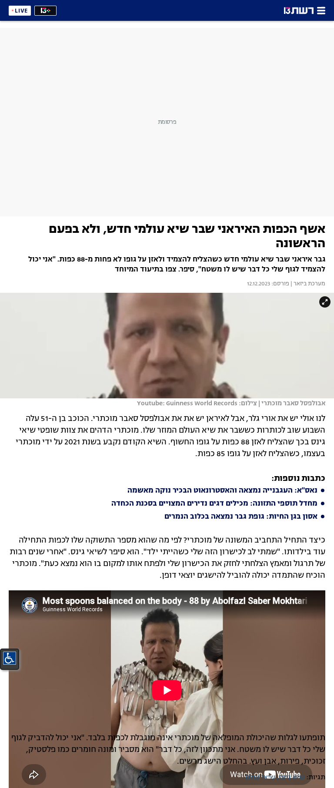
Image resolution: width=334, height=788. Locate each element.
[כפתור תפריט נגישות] (9, 658)
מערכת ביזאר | (307, 284)
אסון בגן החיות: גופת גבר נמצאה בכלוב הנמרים (240, 517)
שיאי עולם (260, 777)
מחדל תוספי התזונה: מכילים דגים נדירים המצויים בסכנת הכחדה (214, 504)
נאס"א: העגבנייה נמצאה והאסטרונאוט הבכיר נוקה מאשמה (222, 491)
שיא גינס (291, 777)
